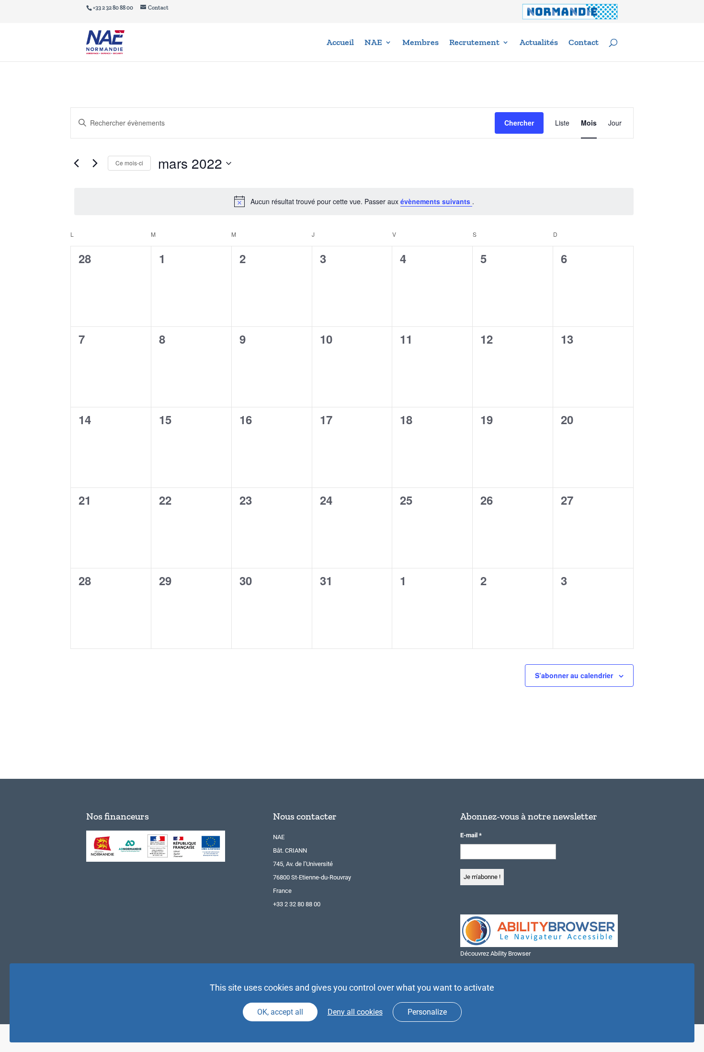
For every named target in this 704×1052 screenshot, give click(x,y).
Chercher (519, 122)
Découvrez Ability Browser (495, 953)
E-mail (471, 835)
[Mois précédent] (76, 163)
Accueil (340, 43)
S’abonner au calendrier (574, 675)
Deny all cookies (355, 1012)
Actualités (539, 43)
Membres (420, 43)
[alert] (354, 201)
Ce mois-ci (129, 163)
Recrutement (474, 43)
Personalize (427, 1012)
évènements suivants (436, 201)
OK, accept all (280, 1012)
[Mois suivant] (95, 163)
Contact (583, 43)
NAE (373, 43)
